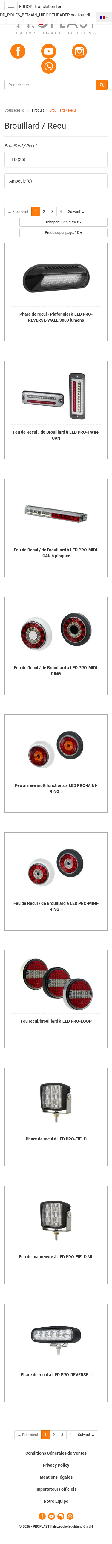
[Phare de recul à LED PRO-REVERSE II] (56, 1338)
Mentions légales (56, 1477)
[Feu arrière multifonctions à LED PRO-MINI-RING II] (56, 749)
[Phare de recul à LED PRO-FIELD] (56, 1102)
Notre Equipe (56, 1501)
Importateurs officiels (56, 1489)
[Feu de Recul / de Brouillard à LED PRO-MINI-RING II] (56, 867)
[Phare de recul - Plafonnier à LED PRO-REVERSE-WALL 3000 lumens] (56, 277)
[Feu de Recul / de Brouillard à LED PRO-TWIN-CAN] (56, 395)
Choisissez (62, 222)
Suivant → (76, 212)
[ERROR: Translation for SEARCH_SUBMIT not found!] (102, 85)
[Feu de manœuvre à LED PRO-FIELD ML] (56, 1220)
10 (62, 233)
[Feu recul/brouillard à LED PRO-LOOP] (56, 984)
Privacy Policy (56, 1465)
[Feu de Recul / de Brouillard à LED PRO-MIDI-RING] (56, 631)
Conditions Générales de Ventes (56, 1453)
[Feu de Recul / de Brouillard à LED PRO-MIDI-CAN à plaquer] (56, 513)
